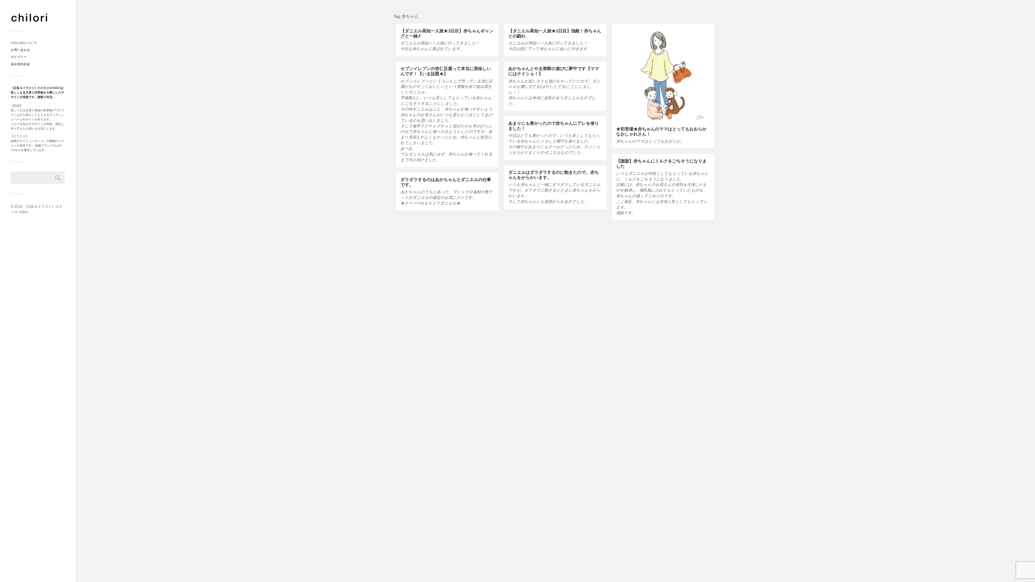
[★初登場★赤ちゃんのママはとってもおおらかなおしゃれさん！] (663, 75)
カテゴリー (19, 56)
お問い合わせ (20, 49)
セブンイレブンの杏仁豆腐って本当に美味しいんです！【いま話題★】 (446, 71)
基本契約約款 (20, 64)
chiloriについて (24, 42)
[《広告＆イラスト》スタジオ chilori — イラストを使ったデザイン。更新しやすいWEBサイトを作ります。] (38, 17)
